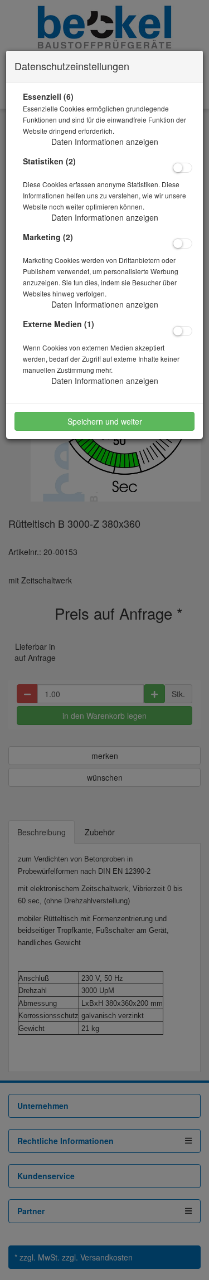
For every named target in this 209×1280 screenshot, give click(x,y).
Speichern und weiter (104, 421)
